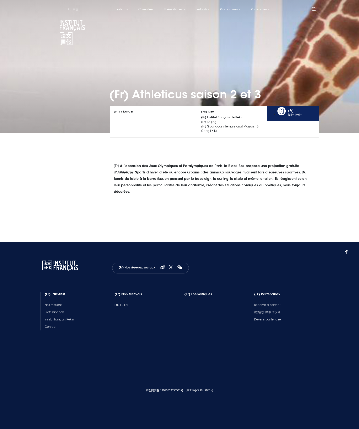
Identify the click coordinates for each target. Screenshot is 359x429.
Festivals (201, 9)
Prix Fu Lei (121, 305)
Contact (50, 327)
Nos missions (53, 305)
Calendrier (146, 9)
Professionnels (54, 312)
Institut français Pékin (59, 319)
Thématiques (173, 9)
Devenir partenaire (267, 319)
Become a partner (267, 305)
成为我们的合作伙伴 (267, 312)
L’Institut (120, 9)
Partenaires (259, 9)
